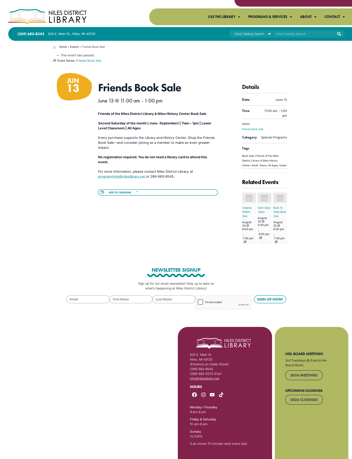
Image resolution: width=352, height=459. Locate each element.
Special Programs (274, 137)
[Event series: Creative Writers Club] (245, 242)
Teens (262, 165)
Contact (332, 16)
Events (74, 46)
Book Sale (248, 155)
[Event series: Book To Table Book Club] (276, 242)
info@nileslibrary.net (204, 378)
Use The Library (221, 16)
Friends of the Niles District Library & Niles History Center (260, 160)
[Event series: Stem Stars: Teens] (260, 238)
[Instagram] (203, 394)
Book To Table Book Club (279, 212)
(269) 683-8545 (30, 33)
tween (283, 165)
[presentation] (249, 198)
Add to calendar (120, 192)
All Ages (273, 165)
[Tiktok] (221, 394)
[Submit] (339, 34)
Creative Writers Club (247, 212)
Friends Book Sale (252, 129)
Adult (254, 165)
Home (63, 46)
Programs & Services (267, 16)
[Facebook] (194, 394)
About (306, 16)
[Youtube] (212, 394)
